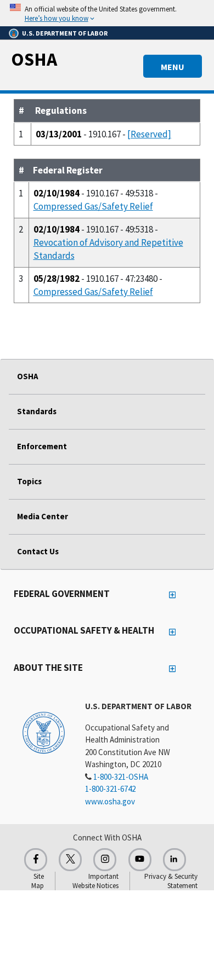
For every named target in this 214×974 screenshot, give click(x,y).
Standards (37, 411)
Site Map (37, 881)
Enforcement (42, 446)
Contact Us (38, 551)
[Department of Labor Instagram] (104, 859)
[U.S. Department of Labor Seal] (43, 732)
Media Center (42, 516)
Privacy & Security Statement (171, 881)
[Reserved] (149, 134)
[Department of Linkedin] (174, 859)
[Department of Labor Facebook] (35, 859)
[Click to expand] (107, 13)
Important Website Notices (95, 881)
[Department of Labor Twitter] (70, 859)
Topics (29, 481)
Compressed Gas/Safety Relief (93, 206)
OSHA (34, 59)
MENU (172, 66)
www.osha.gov (110, 801)
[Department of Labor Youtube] (139, 859)
